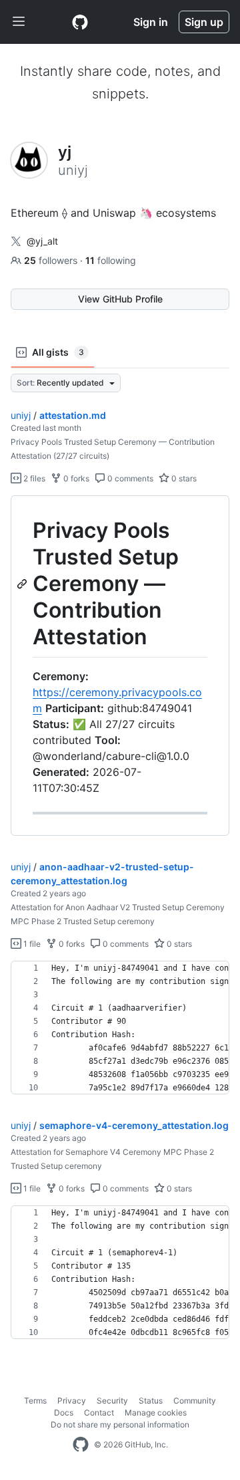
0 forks (75, 478)
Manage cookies (156, 1413)
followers (52, 260)
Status (151, 1401)
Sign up (204, 22)
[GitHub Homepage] (81, 1444)
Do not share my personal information (120, 1424)
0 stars (183, 478)
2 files (33, 478)
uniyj (21, 415)
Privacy (71, 1401)
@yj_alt (42, 241)
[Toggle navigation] (19, 22)
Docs (63, 1413)
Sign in (150, 22)
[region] (120, 666)
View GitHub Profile (120, 299)
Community (194, 1401)
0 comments (129, 478)
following (110, 260)
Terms (35, 1401)
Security (112, 1401)
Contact (99, 1413)
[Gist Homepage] (80, 22)
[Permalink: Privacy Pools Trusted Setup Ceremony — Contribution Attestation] (23, 583)
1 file (31, 944)
